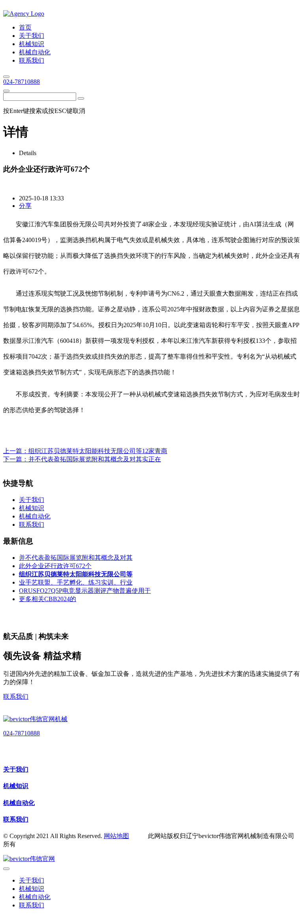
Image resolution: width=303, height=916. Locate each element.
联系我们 (15, 696)
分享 (25, 205)
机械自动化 (19, 802)
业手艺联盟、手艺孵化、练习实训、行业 (76, 582)
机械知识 (15, 786)
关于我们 (15, 769)
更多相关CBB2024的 (47, 599)
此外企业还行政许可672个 (55, 566)
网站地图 (116, 836)
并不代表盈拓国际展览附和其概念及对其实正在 (94, 459)
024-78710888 (21, 81)
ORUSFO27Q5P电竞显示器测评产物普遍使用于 (85, 590)
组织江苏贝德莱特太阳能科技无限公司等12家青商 (97, 451)
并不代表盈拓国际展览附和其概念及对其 (76, 557)
